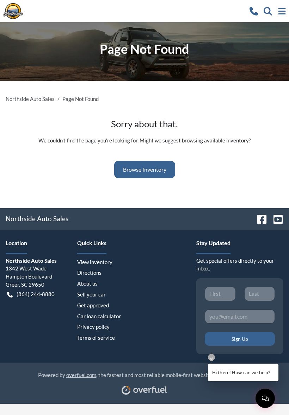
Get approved (93, 305)
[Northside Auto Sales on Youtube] (275, 219)
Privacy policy (93, 327)
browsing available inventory (215, 140)
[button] (254, 11)
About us (87, 283)
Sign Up (240, 339)
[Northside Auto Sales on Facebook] (259, 219)
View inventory (94, 262)
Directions (89, 272)
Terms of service (96, 337)
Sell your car (91, 294)
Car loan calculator (99, 316)
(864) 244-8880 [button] (36, 294)
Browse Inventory (144, 169)
